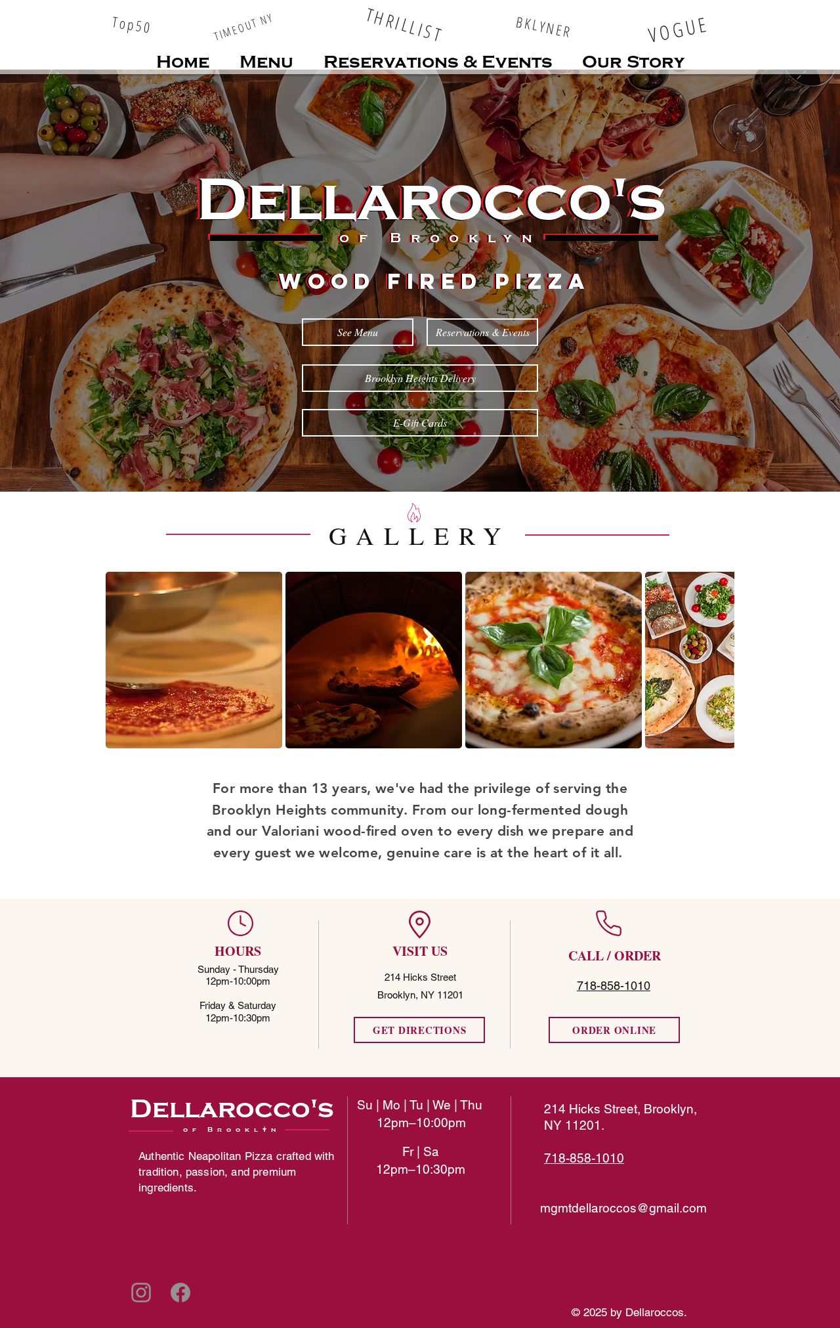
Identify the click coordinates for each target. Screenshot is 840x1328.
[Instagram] (141, 1292)
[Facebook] (180, 1292)
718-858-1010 (584, 1158)
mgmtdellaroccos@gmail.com (623, 1208)
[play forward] (718, 660)
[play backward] (122, 660)
